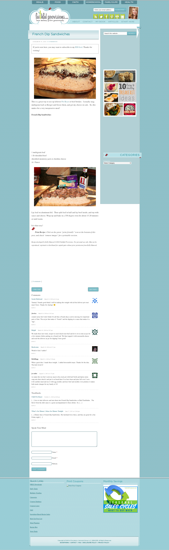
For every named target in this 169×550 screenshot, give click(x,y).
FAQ (31, 510)
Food (58, 2)
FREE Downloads (36, 484)
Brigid (34, 330)
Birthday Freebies (36, 493)
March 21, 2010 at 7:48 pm (47, 359)
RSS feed (78, 47)
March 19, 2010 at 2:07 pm (45, 330)
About (76, 22)
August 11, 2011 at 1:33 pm (46, 373)
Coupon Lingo (34, 506)
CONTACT (73, 542)
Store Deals (34, 531)
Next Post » (93, 289)
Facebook (106, 16)
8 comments (37, 281)
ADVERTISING (64, 542)
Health (129, 2)
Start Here (128, 22)
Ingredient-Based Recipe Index (40, 514)
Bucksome (35, 347)
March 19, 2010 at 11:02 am (46, 313)
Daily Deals (34, 489)
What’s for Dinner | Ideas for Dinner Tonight (47, 411)
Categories (33, 497)
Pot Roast (65, 101)
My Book (100, 22)
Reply (34, 308)
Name (54, 452)
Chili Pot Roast (37, 397)
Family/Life (111, 2)
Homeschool (93, 2)
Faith (76, 2)
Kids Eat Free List (36, 519)
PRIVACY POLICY (103, 542)
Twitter (101, 16)
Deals (39, 2)
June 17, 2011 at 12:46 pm (72, 411)
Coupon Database (35, 501)
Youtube (117, 16)
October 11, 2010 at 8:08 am (52, 397)
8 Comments (52, 41)
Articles (113, 22)
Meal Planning (35, 523)
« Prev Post (37, 289)
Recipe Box (33, 527)
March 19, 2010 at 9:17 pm (48, 347)
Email (122, 16)
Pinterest (112, 16)
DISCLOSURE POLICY (90, 542)
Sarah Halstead (37, 299)
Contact (88, 22)
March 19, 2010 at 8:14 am (51, 299)
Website (54, 464)
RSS (95, 16)
